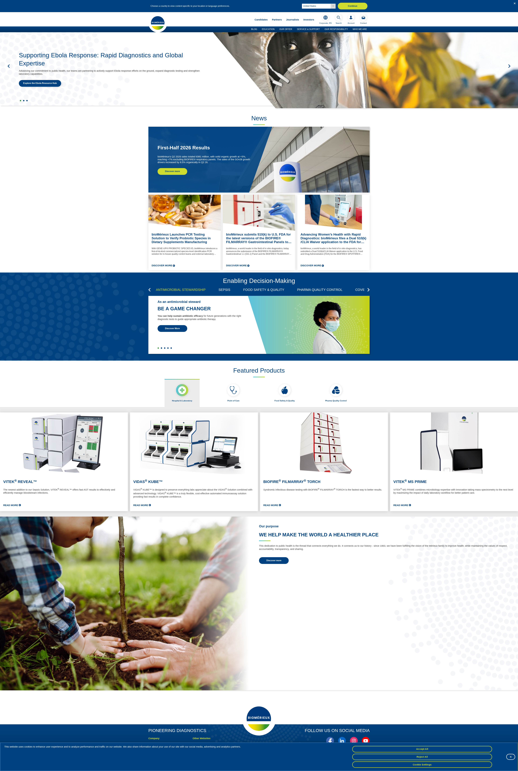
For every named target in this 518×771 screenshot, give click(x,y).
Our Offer (285, 29)
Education (268, 29)
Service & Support (308, 29)
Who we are (360, 29)
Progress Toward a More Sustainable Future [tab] (23, 100)
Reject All (422, 756)
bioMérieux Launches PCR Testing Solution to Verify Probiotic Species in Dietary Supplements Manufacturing (181, 238)
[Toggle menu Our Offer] (293, 29)
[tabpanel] (259, 462)
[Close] (510, 757)
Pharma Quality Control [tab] (336, 401)
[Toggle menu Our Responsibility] (349, 29)
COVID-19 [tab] (362, 290)
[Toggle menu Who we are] (368, 29)
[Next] (509, 66)
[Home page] (157, 22)
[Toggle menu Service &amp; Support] (321, 29)
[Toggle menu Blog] (258, 29)
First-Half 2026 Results (184, 147)
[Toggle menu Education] (276, 29)
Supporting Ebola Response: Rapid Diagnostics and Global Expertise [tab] (20, 100)
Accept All (422, 749)
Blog (254, 29)
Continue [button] (352, 6)
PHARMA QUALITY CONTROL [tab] (319, 290)
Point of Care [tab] (233, 401)
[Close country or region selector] (514, 3)
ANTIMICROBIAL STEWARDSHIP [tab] (181, 290)
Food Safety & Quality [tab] (285, 401)
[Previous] (9, 66)
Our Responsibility (336, 29)
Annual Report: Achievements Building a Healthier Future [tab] (27, 100)
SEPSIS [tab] (224, 290)
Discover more (172, 171)
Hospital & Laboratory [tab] (182, 401)
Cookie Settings (422, 764)
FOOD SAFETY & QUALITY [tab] (263, 290)
